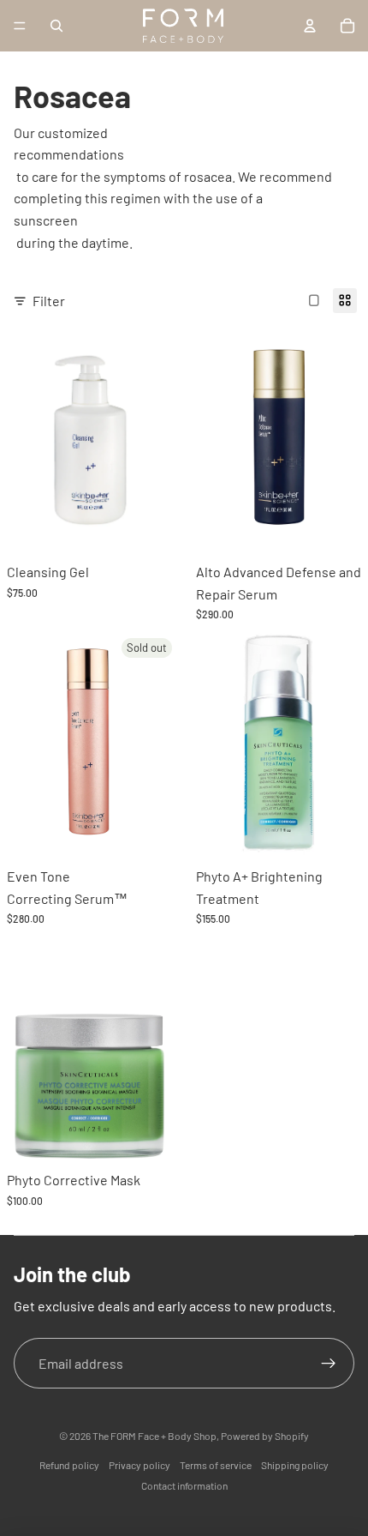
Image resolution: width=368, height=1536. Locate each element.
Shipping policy (295, 1465)
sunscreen (46, 220)
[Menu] (19, 25)
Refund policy (69, 1465)
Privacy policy (139, 1465)
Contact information (184, 1485)
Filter (49, 300)
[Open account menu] (310, 26)
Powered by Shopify (265, 1436)
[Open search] (56, 26)
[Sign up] (329, 1364)
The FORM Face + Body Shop (154, 1436)
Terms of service (216, 1465)
